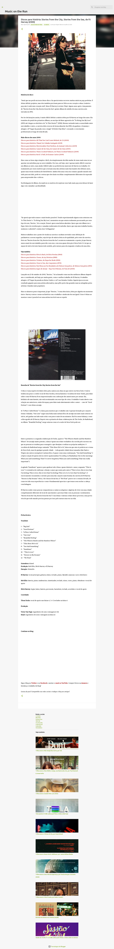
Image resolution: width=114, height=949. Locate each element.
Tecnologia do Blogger (58, 946)
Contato (38, 716)
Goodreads (39, 723)
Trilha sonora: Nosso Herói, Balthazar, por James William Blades (54, 854)
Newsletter (39, 728)
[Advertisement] (37, 4)
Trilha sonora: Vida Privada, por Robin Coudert (49, 897)
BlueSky (38, 717)
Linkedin (38, 726)
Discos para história (36, 24)
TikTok (38, 721)
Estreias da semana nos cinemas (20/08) (47, 917)
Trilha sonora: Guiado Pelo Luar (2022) (47, 793)
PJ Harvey (46, 24)
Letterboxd (39, 724)
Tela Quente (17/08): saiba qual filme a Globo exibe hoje (52, 814)
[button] (22, 29)
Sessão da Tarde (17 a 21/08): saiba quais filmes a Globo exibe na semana (57, 937)
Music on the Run (16, 11)
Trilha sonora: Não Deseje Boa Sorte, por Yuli (49, 750)
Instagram (39, 719)
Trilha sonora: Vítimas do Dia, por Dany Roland (49, 834)
